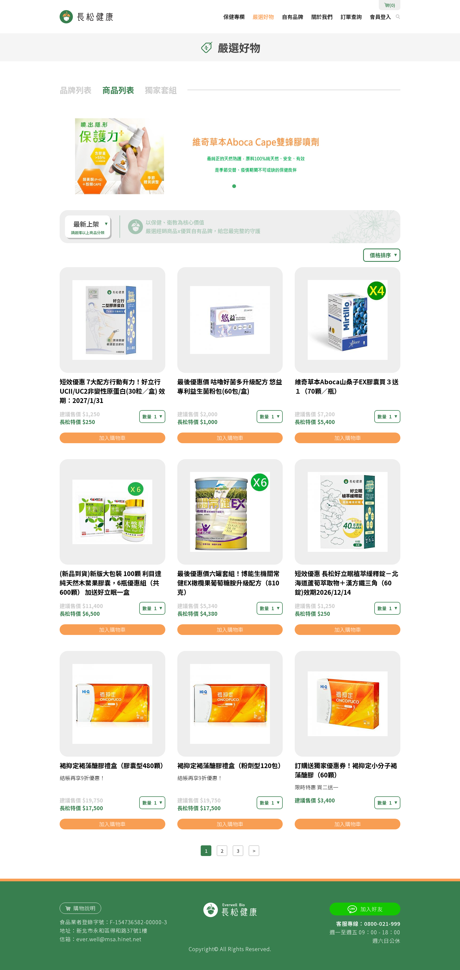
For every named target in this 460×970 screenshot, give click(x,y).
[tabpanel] (230, 154)
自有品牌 (292, 17)
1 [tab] (226, 186)
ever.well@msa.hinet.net (108, 939)
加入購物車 (112, 438)
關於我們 (321, 17)
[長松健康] (86, 16)
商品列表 (118, 90)
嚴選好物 (263, 17)
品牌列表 (76, 90)
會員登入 (380, 17)
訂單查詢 (351, 17)
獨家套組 (161, 90)
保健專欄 (234, 17)
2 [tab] (234, 186)
